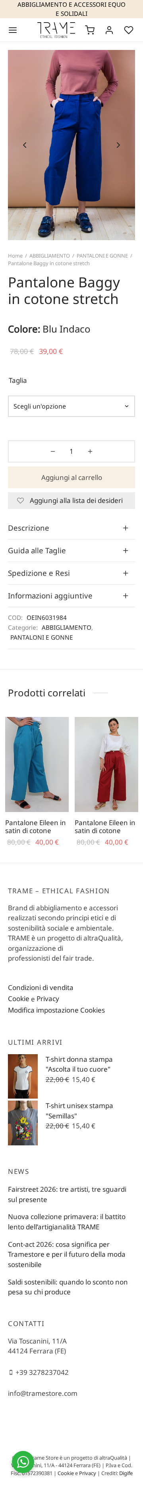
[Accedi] (109, 30)
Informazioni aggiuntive (50, 595)
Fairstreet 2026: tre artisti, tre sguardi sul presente (67, 1194)
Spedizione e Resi (39, 573)
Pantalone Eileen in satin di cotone (35, 826)
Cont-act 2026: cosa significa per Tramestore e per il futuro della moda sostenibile (67, 1254)
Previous (25, 145)
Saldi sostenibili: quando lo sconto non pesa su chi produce (68, 1287)
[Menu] (12, 30)
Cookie (18, 998)
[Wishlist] (129, 30)
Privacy (48, 998)
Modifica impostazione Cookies (56, 1010)
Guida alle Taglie (37, 550)
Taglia (18, 380)
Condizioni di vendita (40, 987)
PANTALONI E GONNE (102, 255)
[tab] (71, 528)
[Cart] (90, 30)
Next (118, 145)
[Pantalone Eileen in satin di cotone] (37, 764)
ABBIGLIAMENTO (49, 255)
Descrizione (28, 528)
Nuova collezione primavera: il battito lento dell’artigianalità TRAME (67, 1221)
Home (15, 255)
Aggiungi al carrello (71, 477)
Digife (126, 1473)
